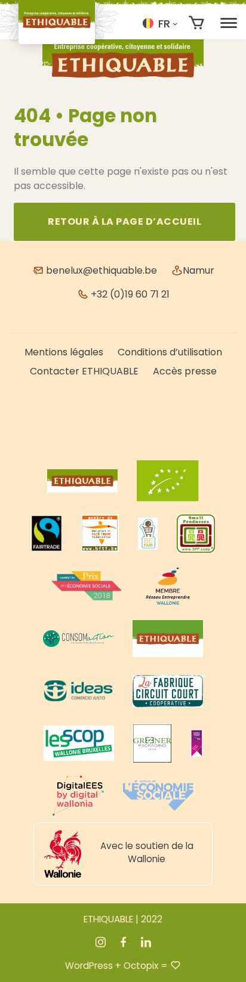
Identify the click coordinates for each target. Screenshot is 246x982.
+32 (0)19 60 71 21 (129, 294)
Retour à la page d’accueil (124, 221)
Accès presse (185, 371)
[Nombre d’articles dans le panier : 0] (196, 23)
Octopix (141, 965)
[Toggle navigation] (228, 23)
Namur (198, 270)
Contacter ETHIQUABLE (84, 371)
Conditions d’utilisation (170, 352)
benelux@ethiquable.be (100, 270)
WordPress (89, 965)
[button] (160, 23)
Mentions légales (63, 352)
